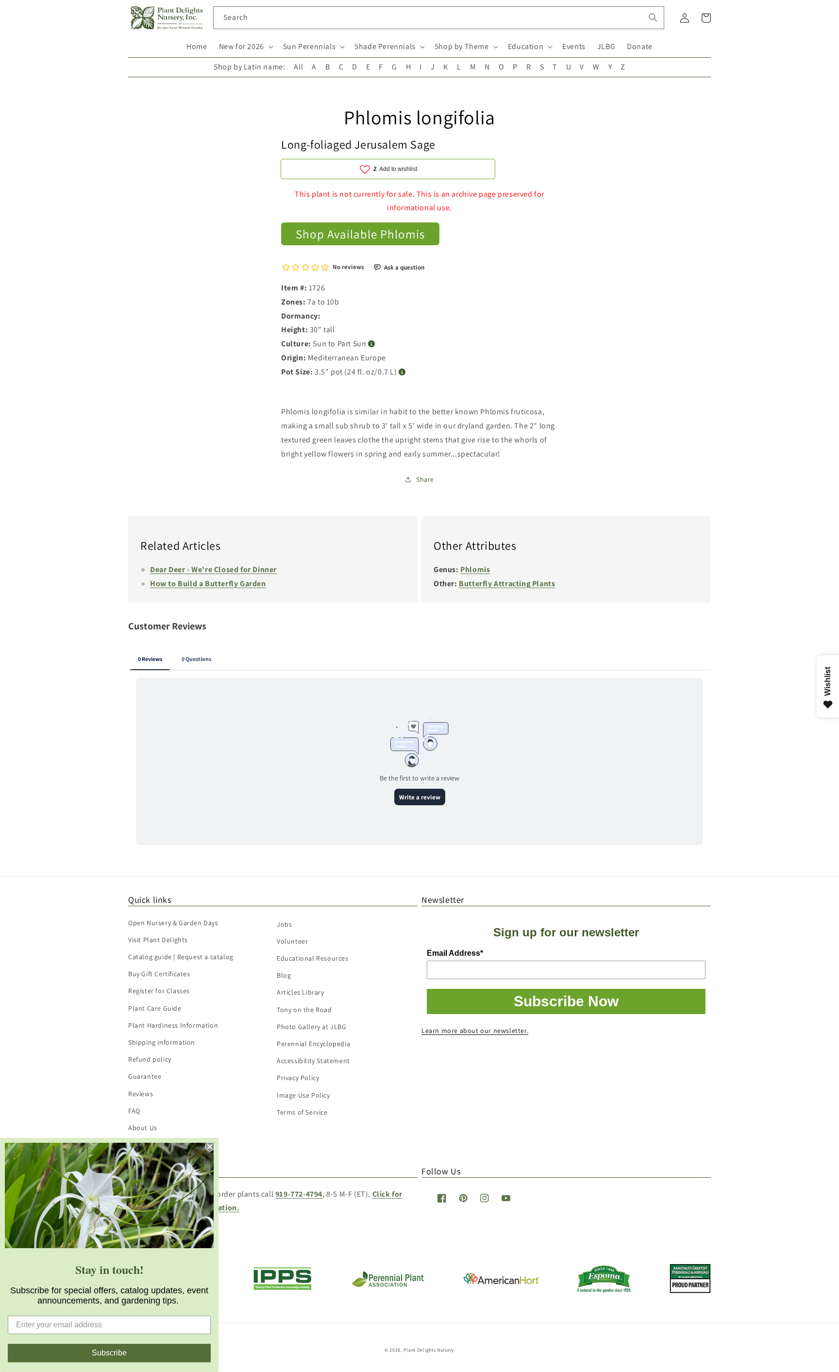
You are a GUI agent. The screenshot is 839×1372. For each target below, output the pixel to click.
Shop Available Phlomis (360, 234)
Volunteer (292, 941)
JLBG (606, 46)
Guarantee (144, 1076)
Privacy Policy (298, 1077)
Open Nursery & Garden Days (173, 922)
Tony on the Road (304, 1009)
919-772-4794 (298, 1194)
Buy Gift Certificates (159, 973)
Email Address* (455, 953)
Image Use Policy (303, 1095)
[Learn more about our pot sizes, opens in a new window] (402, 372)
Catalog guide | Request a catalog (181, 956)
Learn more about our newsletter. (474, 1030)
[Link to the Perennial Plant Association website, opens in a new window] (387, 1285)
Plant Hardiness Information (173, 1025)
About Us (142, 1127)
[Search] (653, 17)
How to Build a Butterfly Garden (208, 583)
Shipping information (161, 1042)
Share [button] (425, 479)
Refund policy (149, 1059)
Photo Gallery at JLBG (312, 1026)
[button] (245, 47)
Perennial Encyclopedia (313, 1043)
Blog (284, 975)
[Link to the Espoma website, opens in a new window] (604, 1290)
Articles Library (300, 992)
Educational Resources (313, 958)
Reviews (140, 1093)
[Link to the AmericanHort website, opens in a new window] (501, 1281)
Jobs (284, 924)
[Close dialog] (210, 1147)
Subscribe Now (566, 1001)
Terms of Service (302, 1112)
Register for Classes (159, 990)
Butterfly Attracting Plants (507, 583)
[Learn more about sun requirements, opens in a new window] (371, 344)
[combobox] (439, 18)
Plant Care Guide (155, 1008)
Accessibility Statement (313, 1060)
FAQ (134, 1110)
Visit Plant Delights (158, 939)
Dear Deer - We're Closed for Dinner (213, 569)
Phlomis (475, 569)
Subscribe (109, 1353)
